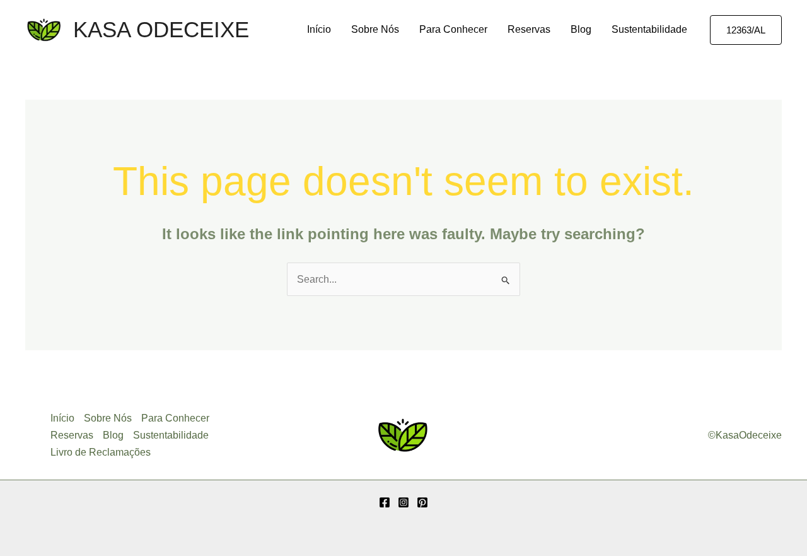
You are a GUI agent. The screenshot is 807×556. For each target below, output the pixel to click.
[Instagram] (403, 502)
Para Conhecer (453, 29)
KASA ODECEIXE (161, 29)
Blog (581, 29)
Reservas (529, 29)
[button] (746, 30)
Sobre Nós (375, 29)
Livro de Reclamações (100, 452)
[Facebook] (384, 502)
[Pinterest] (422, 502)
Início (319, 29)
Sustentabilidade (649, 29)
